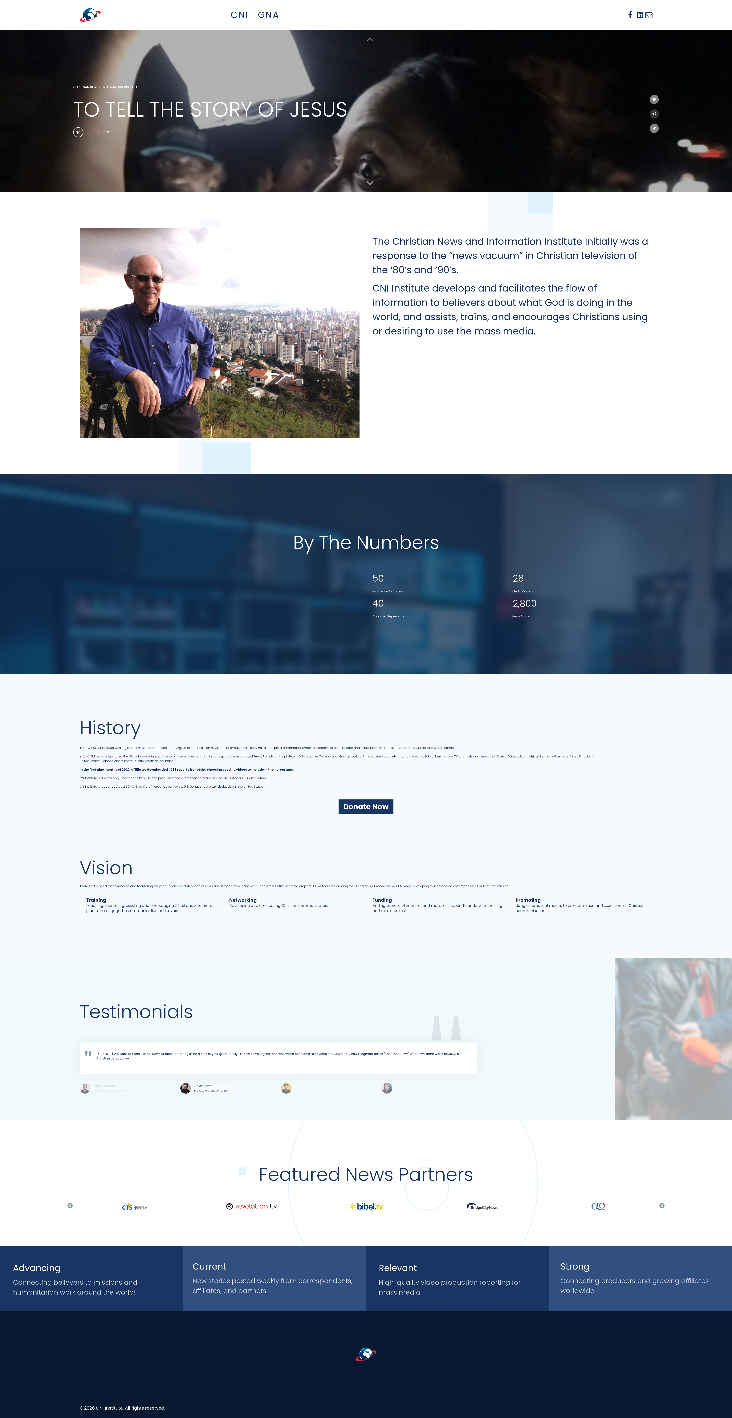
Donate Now (366, 807)
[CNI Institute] (90, 15)
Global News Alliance (144, 756)
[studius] (366, 1354)
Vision (107, 132)
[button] (370, 183)
